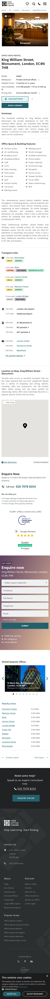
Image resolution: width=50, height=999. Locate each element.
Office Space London (13, 921)
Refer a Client (31, 884)
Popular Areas (11, 915)
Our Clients (9, 888)
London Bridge (22, 296)
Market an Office (32, 900)
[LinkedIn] (31, 961)
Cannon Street (21, 277)
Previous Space (12, 757)
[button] (25, 989)
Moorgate (6, 737)
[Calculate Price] (32, 99)
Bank (17, 267)
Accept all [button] (12, 994)
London (16, 10)
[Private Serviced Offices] (39, 80)
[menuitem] (14, 884)
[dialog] (25, 986)
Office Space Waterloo (13, 936)
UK (10, 10)
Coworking (8, 900)
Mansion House (21, 286)
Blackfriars (21, 350)
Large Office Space (12, 903)
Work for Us (30, 892)
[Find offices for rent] (34, 4)
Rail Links (10, 402)
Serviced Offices (11, 896)
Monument (26, 10)
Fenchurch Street (24, 346)
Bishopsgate (7, 746)
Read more (23, 987)
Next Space (39, 757)
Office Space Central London (16, 925)
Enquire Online (26, 798)
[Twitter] (18, 961)
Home (4, 10)
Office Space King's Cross (15, 940)
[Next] (42, 29)
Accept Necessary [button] (35, 994)
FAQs (6, 884)
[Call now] (39, 4)
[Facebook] (25, 961)
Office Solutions (32, 896)
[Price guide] (39, 93)
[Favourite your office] (27, 4)
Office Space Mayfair (13, 928)
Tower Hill (6, 729)
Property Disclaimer (40, 462)
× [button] (47, 976)
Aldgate (5, 733)
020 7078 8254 (26, 486)
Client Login (30, 903)
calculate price (15, 99)
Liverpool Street (9, 742)
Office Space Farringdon (14, 932)
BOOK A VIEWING (15, 105)
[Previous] (7, 29)
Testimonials (9, 892)
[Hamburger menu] (44, 4)
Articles (28, 888)
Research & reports (12, 907)
